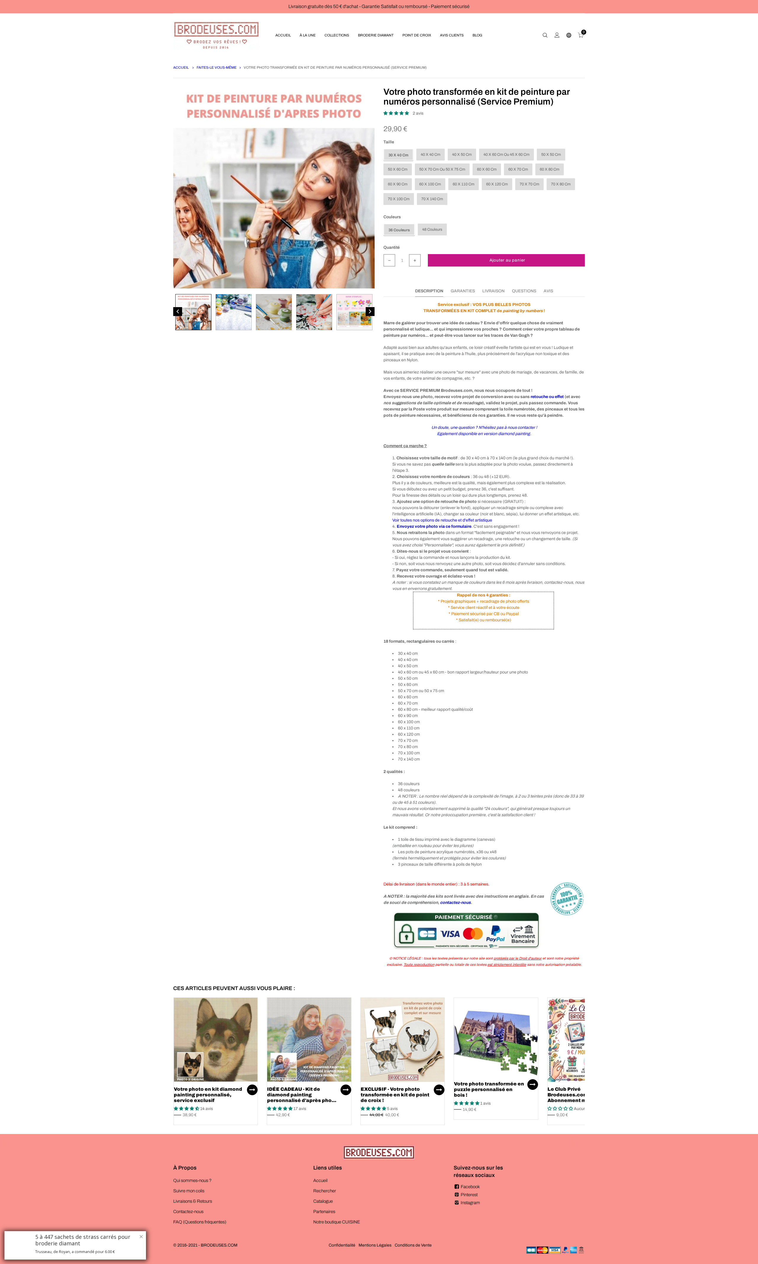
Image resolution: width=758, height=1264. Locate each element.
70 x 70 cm (529, 184)
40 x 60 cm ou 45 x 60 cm (506, 155)
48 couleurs (432, 229)
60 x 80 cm (549, 169)
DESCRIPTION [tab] (429, 291)
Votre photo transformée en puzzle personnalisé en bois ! (489, 1089)
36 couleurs (399, 230)
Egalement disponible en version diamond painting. (484, 434)
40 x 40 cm (430, 155)
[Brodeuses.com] (216, 35)
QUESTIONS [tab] (524, 291)
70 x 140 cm (432, 199)
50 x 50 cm (551, 155)
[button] (396, 113)
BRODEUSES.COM (219, 1245)
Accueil (181, 67)
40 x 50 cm (462, 155)
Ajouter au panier (507, 260)
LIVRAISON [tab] (493, 291)
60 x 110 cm (463, 184)
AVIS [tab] (548, 291)
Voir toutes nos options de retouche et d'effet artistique (442, 520)
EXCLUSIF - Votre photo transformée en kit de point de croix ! (395, 1095)
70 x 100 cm (398, 199)
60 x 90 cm (397, 184)
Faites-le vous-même (217, 67)
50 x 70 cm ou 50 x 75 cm (442, 169)
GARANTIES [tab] (463, 291)
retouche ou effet (547, 396)
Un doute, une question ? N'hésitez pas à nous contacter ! (484, 427)
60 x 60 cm (487, 169)
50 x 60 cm (397, 169)
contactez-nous (455, 902)
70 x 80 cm (561, 184)
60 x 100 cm (430, 184)
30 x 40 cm (398, 155)
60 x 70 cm (518, 169)
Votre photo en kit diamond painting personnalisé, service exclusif (208, 1095)
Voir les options (252, 1090)
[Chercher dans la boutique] (545, 35)
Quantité (391, 247)
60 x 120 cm (497, 184)
